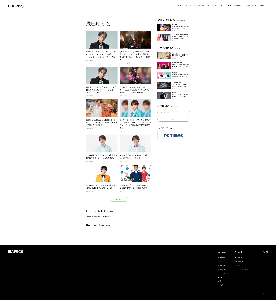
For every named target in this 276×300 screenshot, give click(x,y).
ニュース (178, 5)
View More (118, 199)
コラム (222, 5)
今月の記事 (221, 258)
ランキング (188, 5)
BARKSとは (238, 258)
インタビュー (199, 5)
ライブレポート (212, 5)
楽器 (229, 5)
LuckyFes (237, 5)
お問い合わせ (239, 261)
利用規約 (237, 265)
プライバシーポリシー (242, 269)
